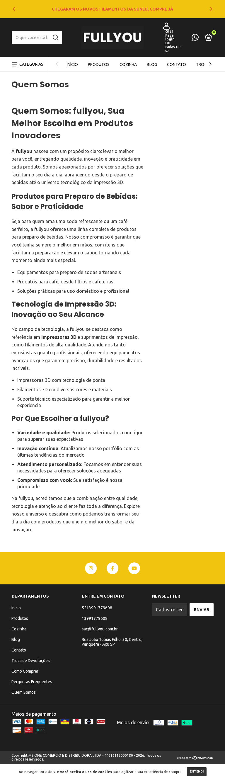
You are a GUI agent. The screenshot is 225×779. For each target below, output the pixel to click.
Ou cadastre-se (173, 46)
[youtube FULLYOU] (134, 568)
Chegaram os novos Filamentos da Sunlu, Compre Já (112, 9)
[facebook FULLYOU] (112, 568)
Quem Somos (23, 692)
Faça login (170, 37)
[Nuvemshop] (195, 758)
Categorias (31, 64)
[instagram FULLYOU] (91, 568)
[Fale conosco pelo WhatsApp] (195, 38)
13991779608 (95, 618)
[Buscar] (55, 37)
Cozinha (128, 64)
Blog (152, 64)
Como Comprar (24, 671)
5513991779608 (97, 607)
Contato (176, 64)
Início (72, 64)
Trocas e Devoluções (30, 660)
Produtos (99, 64)
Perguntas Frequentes (31, 681)
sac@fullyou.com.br (100, 629)
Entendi (197, 771)
